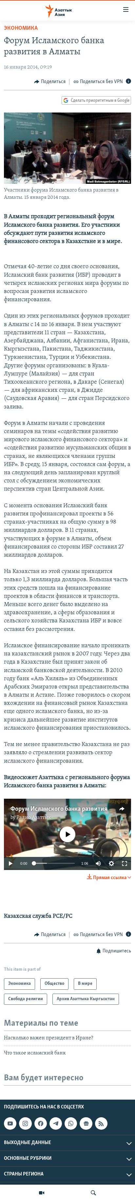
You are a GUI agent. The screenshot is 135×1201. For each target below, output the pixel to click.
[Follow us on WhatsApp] (71, 1123)
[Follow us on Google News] (86, 1123)
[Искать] (93, 1193)
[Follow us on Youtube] (10, 1123)
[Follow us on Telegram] (55, 1123)
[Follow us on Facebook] (40, 1123)
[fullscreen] (124, 863)
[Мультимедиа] (41, 1193)
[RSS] (101, 1123)
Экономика (21, 28)
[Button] (50, 82)
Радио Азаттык (33, 817)
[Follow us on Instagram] (25, 1123)
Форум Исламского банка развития (58, 809)
